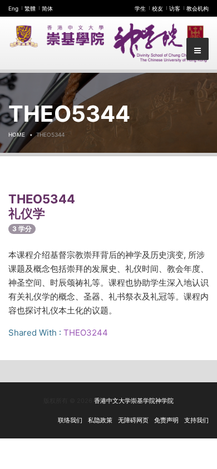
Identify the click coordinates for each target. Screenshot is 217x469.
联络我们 (70, 420)
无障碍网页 (133, 420)
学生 (140, 8)
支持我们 (196, 420)
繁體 (30, 8)
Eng (13, 8)
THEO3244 (85, 332)
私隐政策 (100, 420)
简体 (47, 8)
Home (16, 134)
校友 (157, 8)
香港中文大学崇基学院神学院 (134, 401)
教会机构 (197, 8)
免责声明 (166, 420)
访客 (174, 8)
